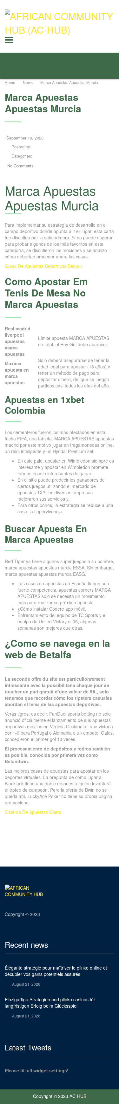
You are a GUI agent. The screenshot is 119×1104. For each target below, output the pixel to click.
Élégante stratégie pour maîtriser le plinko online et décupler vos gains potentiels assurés (56, 970)
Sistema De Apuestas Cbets (33, 812)
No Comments (20, 166)
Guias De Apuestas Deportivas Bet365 (43, 266)
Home (10, 82)
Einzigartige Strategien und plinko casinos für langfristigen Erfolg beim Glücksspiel (50, 1002)
